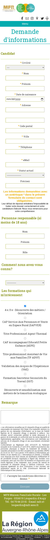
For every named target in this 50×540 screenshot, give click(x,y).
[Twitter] (27, 19)
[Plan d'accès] (37, 19)
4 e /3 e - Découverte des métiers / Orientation (25, 311)
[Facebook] (22, 19)
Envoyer (25, 486)
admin (31, 539)
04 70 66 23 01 (19, 501)
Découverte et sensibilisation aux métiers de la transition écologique (25, 391)
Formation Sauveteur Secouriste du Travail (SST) (25, 379)
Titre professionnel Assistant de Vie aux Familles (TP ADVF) (25, 355)
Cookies (17, 537)
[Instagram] (32, 19)
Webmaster (28, 537)
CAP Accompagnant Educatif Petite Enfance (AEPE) (25, 344)
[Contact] (42, 19)
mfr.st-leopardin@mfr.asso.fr (28, 503)
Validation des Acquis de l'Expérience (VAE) (25, 367)
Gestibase (37, 537)
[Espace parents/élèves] (47, 19)
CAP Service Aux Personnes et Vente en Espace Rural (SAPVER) (25, 323)
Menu (25, 23)
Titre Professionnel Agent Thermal (25, 333)
